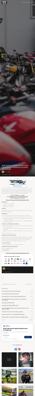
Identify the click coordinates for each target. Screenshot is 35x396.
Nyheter (10, 174)
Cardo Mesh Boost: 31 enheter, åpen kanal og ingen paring (13, 296)
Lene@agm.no (6, 249)
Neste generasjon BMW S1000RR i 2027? (10, 305)
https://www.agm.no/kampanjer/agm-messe (17, 200)
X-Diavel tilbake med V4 (28, 284)
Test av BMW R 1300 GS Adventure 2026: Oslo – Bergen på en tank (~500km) (14, 300)
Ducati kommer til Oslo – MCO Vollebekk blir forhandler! (13, 314)
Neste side (31, 319)
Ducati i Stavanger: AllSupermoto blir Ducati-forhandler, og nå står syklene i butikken (15, 309)
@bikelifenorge (9, 360)
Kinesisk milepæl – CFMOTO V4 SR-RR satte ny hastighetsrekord (15, 317)
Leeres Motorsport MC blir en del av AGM (10, 293)
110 (4, 319)
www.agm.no (8, 244)
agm (2, 278)
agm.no (10, 211)
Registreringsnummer (6, 335)
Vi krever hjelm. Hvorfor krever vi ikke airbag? (11, 291)
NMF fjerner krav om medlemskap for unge (9, 284)
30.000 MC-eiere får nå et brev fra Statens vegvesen (12, 311)
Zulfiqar (9, 171)
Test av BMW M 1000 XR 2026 (8, 302)
